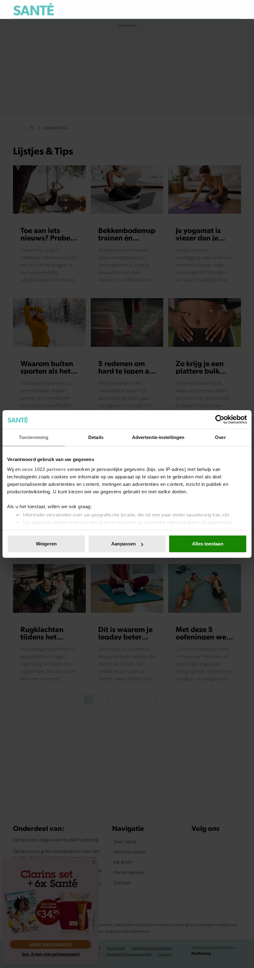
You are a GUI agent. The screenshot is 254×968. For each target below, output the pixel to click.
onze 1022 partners (44, 469)
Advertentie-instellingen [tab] (158, 437)
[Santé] (33, 9)
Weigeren (46, 543)
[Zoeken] (236, 10)
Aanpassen (123, 543)
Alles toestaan (207, 543)
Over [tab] (220, 437)
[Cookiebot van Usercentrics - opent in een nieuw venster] (220, 419)
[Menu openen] (198, 9)
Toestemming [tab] (33, 437)
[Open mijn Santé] (218, 9)
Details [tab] (95, 437)
